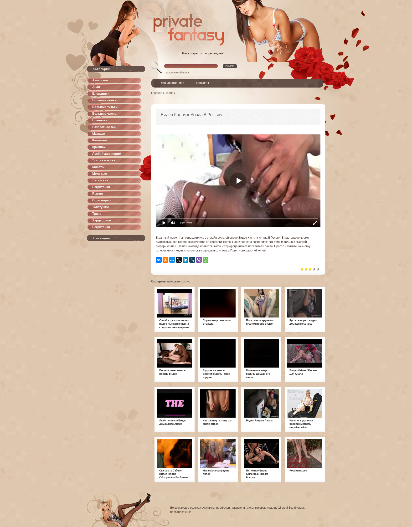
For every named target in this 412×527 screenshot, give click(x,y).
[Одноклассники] (165, 260)
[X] (179, 260)
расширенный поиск (177, 72)
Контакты (202, 83)
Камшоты (99, 140)
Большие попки (104, 100)
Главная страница (172, 83)
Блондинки (100, 93)
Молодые (99, 173)
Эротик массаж (103, 160)
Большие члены (104, 113)
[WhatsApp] (205, 260)
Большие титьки (105, 107)
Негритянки (101, 187)
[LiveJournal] (192, 260)
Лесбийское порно (106, 153)
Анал (96, 87)
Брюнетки (100, 120)
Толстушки (100, 207)
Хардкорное (101, 220)
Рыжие (97, 193)
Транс (96, 213)
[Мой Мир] (172, 260)
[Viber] (199, 260)
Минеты (98, 167)
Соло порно (101, 200)
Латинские (100, 180)
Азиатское (100, 80)
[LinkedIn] (185, 260)
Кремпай (99, 147)
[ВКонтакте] (159, 260)
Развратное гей (104, 127)
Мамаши (98, 133)
